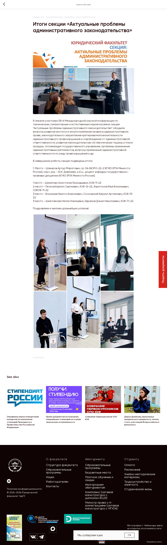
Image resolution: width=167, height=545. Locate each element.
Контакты (52, 486)
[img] (43, 519)
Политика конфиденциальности (24, 489)
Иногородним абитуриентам (95, 486)
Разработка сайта (154, 542)
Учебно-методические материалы (139, 475)
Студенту (131, 459)
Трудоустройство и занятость (137, 483)
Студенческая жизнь (138, 489)
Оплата (129, 465)
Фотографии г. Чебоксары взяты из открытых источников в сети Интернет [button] (145, 528)
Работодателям (57, 481)
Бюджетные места (98, 472)
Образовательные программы (58, 471)
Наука (50, 477)
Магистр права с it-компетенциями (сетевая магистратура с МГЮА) (102, 505)
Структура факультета (62, 465)
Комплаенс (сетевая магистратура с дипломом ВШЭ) (99, 495)
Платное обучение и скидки (99, 478)
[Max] (9, 481)
